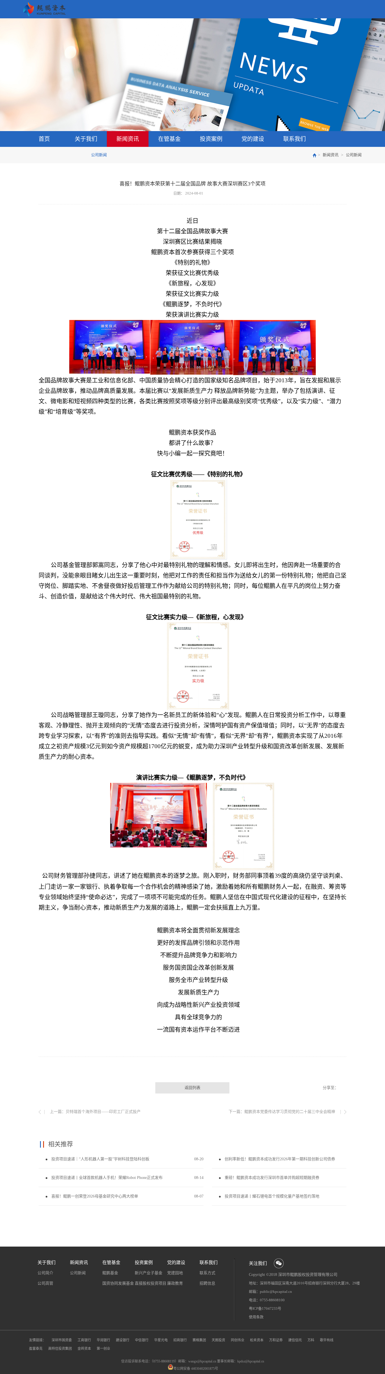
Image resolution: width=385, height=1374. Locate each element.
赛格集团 (199, 1340)
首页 (44, 139)
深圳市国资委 (62, 1340)
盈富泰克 (36, 1349)
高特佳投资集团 (60, 1349)
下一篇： (282, 1112)
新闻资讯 (330, 155)
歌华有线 (326, 1340)
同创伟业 (237, 1340)
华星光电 (161, 1340)
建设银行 (122, 1340)
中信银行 (142, 1340)
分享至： (330, 1088)
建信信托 (295, 1340)
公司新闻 (354, 155)
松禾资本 (257, 1340)
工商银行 (84, 1340)
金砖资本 (84, 1349)
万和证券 (276, 1340)
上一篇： (95, 1112)
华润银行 (103, 1340)
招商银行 (180, 1340)
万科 (310, 1340)
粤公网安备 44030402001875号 (195, 1369)
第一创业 (103, 1349)
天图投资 (218, 1340)
